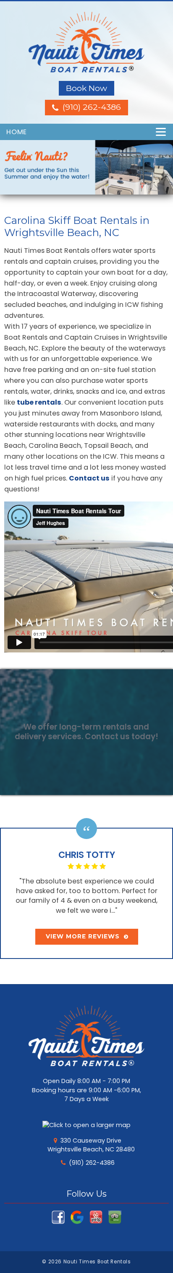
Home (16, 132)
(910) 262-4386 (92, 1163)
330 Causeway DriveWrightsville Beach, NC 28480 (91, 1145)
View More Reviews (83, 936)
